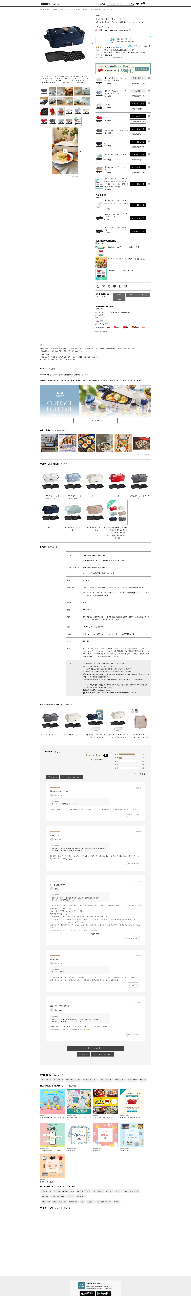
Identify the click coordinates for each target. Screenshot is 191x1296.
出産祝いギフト (98, 1149)
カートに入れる (138, 103)
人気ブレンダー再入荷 (83, 1191)
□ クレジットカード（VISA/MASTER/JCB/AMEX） (113, 312)
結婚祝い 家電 (46, 1202)
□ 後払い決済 (100, 317)
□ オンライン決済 (102, 324)
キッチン (72, 9)
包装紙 (119, 295)
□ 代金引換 (99, 315)
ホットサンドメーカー (90, 1080)
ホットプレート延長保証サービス (64, 1191)
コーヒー (118, 1191)
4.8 (105, 755)
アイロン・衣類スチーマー (131, 1191)
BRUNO (55, 9)
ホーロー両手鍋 (132, 1080)
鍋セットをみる (142, 69)
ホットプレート (82, 9)
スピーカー (109, 1191)
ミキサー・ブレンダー (106, 1080)
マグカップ (142, 1080)
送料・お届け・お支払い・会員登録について (109, 58)
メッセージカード (119, 298)
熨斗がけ (144, 295)
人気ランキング (46, 1191)
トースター (45, 1196)
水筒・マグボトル (98, 1191)
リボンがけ (132, 295)
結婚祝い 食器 (73, 1202)
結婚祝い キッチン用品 (60, 1202)
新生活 (82, 1202)
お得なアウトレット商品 (73, 1080)
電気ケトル (70, 1196)
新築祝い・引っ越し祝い (47, 1181)
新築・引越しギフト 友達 (103, 1202)
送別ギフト (90, 1202)
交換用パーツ (81, 1196)
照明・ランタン (120, 1080)
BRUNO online (44, 9)
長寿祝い (116, 1202)
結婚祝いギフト (71, 1149)
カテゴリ (63, 9)
